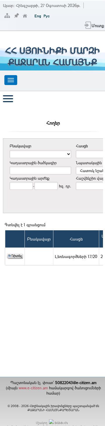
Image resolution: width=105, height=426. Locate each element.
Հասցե (76, 239)
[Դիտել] (15, 257)
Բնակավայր (39, 239)
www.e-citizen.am (33, 387)
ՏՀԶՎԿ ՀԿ (61, 423)
